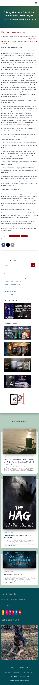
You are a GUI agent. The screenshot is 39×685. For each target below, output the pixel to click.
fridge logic (26, 125)
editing (13, 239)
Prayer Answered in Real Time (14, 288)
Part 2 (33, 39)
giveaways (19, 239)
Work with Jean (24, 676)
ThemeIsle (26, 680)
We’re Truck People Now (12, 284)
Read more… (30, 470)
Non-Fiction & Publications (12, 672)
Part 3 (3, 41)
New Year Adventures (11, 295)
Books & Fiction (8, 532)
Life (5, 456)
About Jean (13, 676)
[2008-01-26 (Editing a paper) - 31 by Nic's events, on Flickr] (19, 32)
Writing (24, 236)
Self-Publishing (14, 236)
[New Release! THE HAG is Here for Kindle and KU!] (19, 503)
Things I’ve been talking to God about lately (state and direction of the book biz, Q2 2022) (19, 462)
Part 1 (28, 39)
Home (12, 667)
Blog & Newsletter (29, 672)
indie (24, 239)
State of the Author (10, 291)
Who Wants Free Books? (13, 574)
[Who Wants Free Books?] (19, 559)
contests (7, 239)
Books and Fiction (22, 667)
